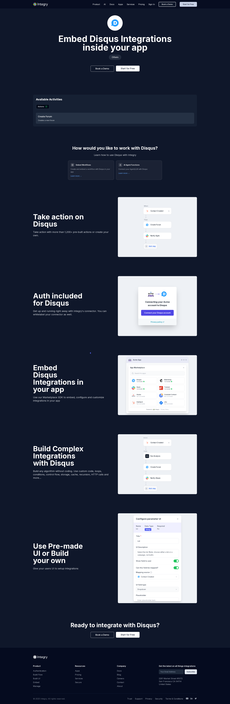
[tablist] (42, 106)
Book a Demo (167, 4)
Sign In (151, 4)
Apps (120, 4)
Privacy (148, 699)
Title (138, 536)
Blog (119, 674)
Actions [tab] (42, 107)
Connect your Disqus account (157, 313)
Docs (112, 4)
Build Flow (38, 674)
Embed (36, 682)
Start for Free (188, 4)
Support (138, 699)
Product (96, 4)
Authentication (39, 671)
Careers (120, 678)
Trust (129, 699)
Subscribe (191, 672)
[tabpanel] (115, 118)
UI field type (141, 585)
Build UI (36, 678)
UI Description (142, 547)
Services (131, 4)
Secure (78, 682)
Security (159, 699)
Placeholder (141, 595)
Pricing (141, 4)
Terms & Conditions (174, 699)
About (120, 686)
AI (105, 4)
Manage (36, 686)
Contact (120, 682)
